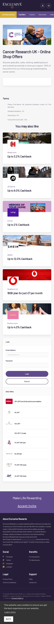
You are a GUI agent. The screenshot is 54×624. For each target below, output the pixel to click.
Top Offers (22, 14)
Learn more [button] (10, 612)
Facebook (9, 557)
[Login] (42, 5)
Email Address (11, 350)
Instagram (9, 563)
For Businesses (34, 560)
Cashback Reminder (28, 539)
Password (9, 361)
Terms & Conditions (9, 582)
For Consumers (34, 557)
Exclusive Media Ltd (17, 598)
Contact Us (33, 582)
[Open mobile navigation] (48, 5)
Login (27, 374)
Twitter (8, 560)
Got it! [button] (8, 619)
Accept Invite (27, 506)
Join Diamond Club (8, 14)
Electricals (42, 14)
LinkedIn (9, 567)
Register (27, 381)
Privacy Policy (7, 579)
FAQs (31, 579)
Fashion (32, 14)
